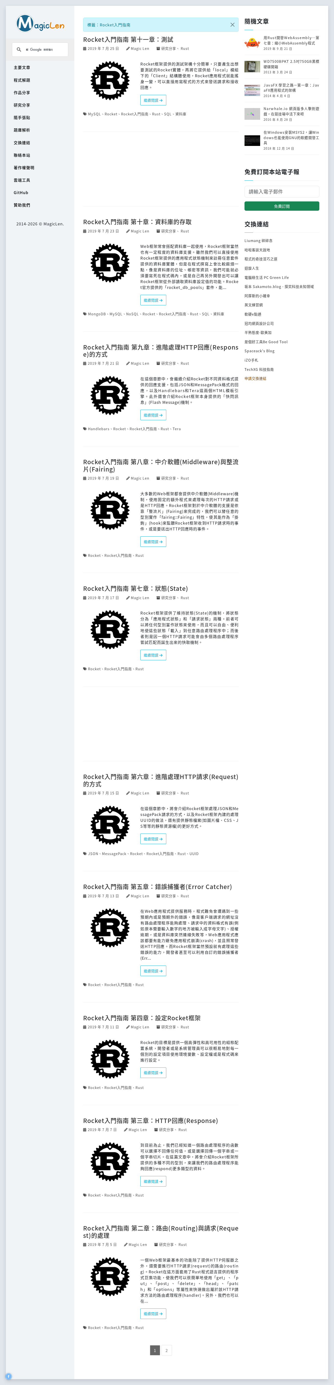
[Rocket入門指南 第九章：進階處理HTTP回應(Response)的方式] (110, 395)
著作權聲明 (24, 167)
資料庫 (180, 113)
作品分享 (22, 92)
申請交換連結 (256, 378)
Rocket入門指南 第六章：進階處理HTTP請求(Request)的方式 (161, 780)
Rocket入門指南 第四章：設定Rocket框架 (142, 1017)
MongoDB (97, 313)
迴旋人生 (252, 268)
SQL (168, 113)
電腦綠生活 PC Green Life (267, 277)
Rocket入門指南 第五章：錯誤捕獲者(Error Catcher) (157, 886)
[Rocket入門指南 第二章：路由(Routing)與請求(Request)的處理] (110, 1276)
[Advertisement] (161, 169)
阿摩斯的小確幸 (257, 295)
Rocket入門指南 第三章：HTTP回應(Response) (150, 1120)
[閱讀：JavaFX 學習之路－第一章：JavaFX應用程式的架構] (252, 89)
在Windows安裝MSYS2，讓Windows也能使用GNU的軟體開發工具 (291, 137)
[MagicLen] (40, 23)
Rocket (111, 113)
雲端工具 (22, 180)
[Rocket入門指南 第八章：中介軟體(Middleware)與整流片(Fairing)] (110, 510)
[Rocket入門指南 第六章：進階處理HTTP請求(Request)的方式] (110, 824)
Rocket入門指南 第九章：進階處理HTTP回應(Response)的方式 (161, 350)
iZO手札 (251, 360)
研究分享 (22, 105)
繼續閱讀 (151, 100)
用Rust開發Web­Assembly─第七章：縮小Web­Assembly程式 (291, 40)
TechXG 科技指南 (259, 369)
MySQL (94, 113)
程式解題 (22, 80)
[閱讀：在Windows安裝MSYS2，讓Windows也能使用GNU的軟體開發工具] (252, 139)
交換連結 (22, 142)
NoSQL (132, 313)
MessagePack (114, 853)
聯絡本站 (22, 155)
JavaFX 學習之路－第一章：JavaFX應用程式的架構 (291, 87)
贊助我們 (22, 205)
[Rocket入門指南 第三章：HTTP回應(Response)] (110, 1161)
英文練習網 (254, 304)
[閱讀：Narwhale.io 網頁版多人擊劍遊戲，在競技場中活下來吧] (252, 113)
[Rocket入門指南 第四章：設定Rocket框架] (110, 1058)
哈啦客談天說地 (257, 249)
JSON (93, 853)
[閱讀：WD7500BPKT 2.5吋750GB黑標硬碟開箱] (252, 66)
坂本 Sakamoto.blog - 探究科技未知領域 (279, 286)
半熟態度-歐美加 (258, 332)
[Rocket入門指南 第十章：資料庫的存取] (110, 262)
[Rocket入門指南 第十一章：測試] (110, 80)
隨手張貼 (22, 117)
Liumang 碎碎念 (259, 240)
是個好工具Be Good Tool (266, 341)
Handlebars (99, 428)
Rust (185, 48)
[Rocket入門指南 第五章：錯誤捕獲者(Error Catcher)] (110, 927)
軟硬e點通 (253, 314)
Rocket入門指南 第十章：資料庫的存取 (137, 221)
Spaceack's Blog (260, 350)
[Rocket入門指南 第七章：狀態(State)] (110, 629)
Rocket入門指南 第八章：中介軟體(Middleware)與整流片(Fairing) (161, 465)
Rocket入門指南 (134, 113)
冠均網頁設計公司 (259, 323)
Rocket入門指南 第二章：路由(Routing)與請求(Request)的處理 (161, 1231)
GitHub (21, 192)
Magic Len (140, 48)
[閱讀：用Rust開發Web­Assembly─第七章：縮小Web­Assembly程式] (252, 42)
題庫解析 (22, 130)
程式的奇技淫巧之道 (261, 258)
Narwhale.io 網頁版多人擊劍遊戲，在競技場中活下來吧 (291, 111)
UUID (194, 853)
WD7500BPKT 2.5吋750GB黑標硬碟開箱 (291, 64)
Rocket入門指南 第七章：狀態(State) (135, 588)
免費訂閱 (282, 206)
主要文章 (22, 67)
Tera (177, 428)
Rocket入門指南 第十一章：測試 (128, 39)
